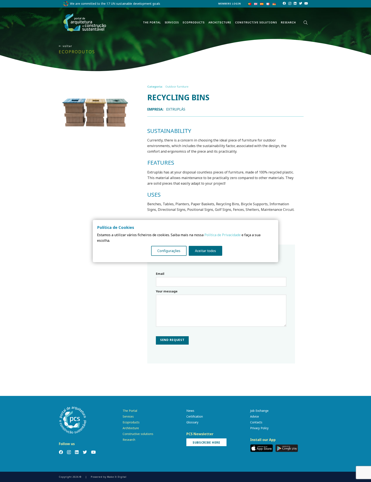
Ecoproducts (131, 422)
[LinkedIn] (295, 3)
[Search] (305, 22)
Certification (194, 416)
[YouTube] (306, 3)
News (190, 411)
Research (129, 440)
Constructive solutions (138, 434)
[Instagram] (289, 3)
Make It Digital (116, 476)
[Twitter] (300, 3)
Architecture (131, 428)
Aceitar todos (205, 250)
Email (160, 274)
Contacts (256, 422)
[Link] (84, 22)
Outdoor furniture (177, 86)
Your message (167, 291)
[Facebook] (284, 3)
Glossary (192, 422)
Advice (254, 416)
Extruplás (176, 109)
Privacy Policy (259, 428)
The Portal (130, 411)
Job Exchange (259, 411)
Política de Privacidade (222, 235)
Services (128, 416)
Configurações (168, 250)
